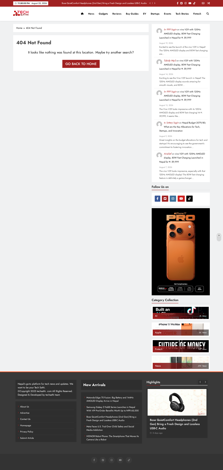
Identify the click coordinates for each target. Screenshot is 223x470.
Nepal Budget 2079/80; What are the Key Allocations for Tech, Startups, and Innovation (182, 127)
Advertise (24, 413)
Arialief (167, 153)
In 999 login (170, 29)
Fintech (197, 13)
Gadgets (103, 13)
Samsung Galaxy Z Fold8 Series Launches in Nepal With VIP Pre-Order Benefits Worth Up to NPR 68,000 (112, 408)
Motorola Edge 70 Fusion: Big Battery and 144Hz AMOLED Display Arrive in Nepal (109, 399)
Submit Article (27, 438)
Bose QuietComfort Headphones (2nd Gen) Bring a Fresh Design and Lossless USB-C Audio (104, 3)
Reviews (116, 13)
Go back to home (81, 63)
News (91, 13)
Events (167, 13)
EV (144, 13)
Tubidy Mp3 (170, 60)
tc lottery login (171, 122)
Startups (155, 13)
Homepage (25, 425)
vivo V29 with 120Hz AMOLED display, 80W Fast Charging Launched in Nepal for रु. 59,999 (180, 33)
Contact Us (25, 419)
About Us (24, 406)
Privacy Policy (26, 431)
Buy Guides (132, 13)
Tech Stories (182, 13)
